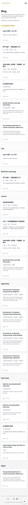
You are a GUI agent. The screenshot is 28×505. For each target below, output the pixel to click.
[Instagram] (8, 499)
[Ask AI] (24, 501)
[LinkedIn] (17, 499)
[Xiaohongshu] (11, 499)
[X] (20, 499)
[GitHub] (14, 499)
